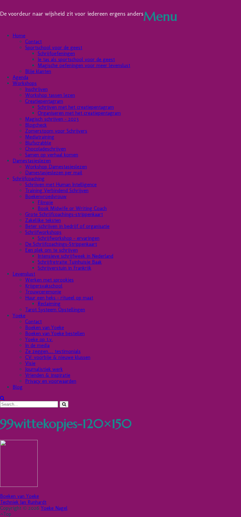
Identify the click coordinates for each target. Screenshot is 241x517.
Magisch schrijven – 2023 (52, 119)
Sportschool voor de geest (53, 47)
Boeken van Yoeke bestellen (55, 333)
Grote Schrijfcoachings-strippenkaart (64, 214)
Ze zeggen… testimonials (53, 351)
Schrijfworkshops (43, 232)
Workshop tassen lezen (50, 95)
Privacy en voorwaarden (50, 381)
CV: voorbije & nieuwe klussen (57, 357)
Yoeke (19, 316)
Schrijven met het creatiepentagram (76, 107)
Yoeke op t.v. (39, 339)
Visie (30, 363)
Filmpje (45, 202)
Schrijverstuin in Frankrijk (64, 268)
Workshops (25, 83)
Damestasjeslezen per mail (53, 173)
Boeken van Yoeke (44, 327)
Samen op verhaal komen (51, 155)
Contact (33, 42)
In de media (37, 345)
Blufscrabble (38, 143)
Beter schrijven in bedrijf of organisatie (67, 226)
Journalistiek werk (44, 369)
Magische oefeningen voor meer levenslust (84, 65)
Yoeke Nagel (54, 508)
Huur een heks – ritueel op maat (59, 298)
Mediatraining (39, 137)
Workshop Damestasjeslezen (56, 167)
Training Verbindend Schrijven (56, 190)
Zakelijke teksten (43, 220)
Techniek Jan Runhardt (23, 502)
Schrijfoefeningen (56, 53)
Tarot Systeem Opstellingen (55, 310)
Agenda (20, 77)
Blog (18, 387)
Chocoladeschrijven (45, 149)
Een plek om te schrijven (51, 250)
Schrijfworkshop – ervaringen (68, 238)
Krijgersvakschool (43, 286)
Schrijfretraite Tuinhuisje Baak (70, 262)
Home (19, 36)
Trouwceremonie (43, 292)
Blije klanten (38, 71)
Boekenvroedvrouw (46, 196)
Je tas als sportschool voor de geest (76, 59)
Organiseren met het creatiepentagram (79, 113)
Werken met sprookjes (49, 280)
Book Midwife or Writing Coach (72, 208)
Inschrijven (36, 89)
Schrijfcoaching (29, 179)
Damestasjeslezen (32, 161)
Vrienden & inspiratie (47, 375)
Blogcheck (36, 125)
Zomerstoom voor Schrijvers (56, 131)
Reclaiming (49, 304)
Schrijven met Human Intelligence (61, 184)
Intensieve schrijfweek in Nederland (75, 256)
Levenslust (24, 274)
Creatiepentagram (44, 101)
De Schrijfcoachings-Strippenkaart (61, 244)
